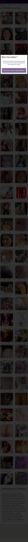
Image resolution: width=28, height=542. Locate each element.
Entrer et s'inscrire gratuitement (14, 70)
